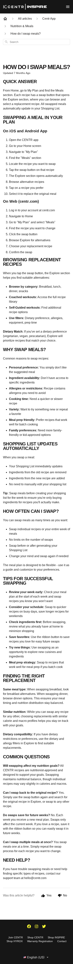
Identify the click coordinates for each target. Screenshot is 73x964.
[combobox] (36, 42)
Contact (61, 941)
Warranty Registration (40, 941)
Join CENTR (15, 937)
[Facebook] (29, 926)
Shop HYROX (15, 941)
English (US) (36, 957)
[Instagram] (36, 926)
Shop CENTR (35, 937)
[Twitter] (44, 926)
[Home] (5, 18)
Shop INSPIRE (56, 937)
